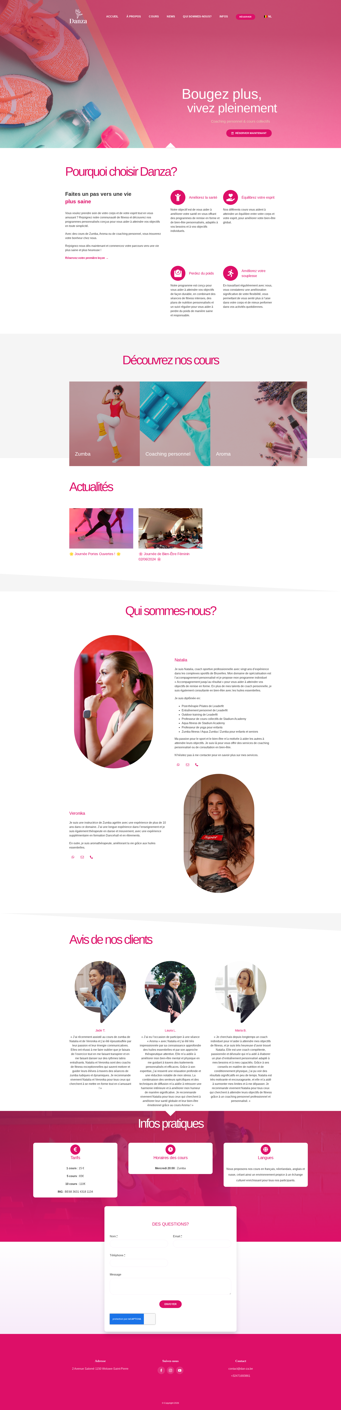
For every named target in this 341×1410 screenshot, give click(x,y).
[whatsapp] (178, 764)
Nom (114, 1236)
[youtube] (179, 1370)
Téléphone (117, 1255)
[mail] (187, 764)
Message (115, 1274)
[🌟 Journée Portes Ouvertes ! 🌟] (101, 528)
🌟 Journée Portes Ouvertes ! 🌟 (95, 554)
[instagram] (170, 1370)
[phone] (197, 764)
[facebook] (161, 1370)
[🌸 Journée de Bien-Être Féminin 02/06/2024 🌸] (170, 528)
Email (177, 1236)
